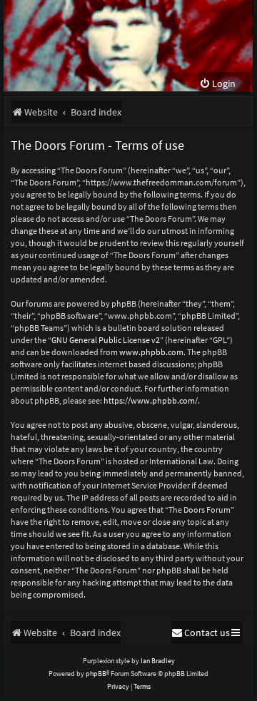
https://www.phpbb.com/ (151, 400)
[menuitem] (217, 84)
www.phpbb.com (151, 352)
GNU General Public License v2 (105, 339)
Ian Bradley (158, 660)
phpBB (96, 673)
